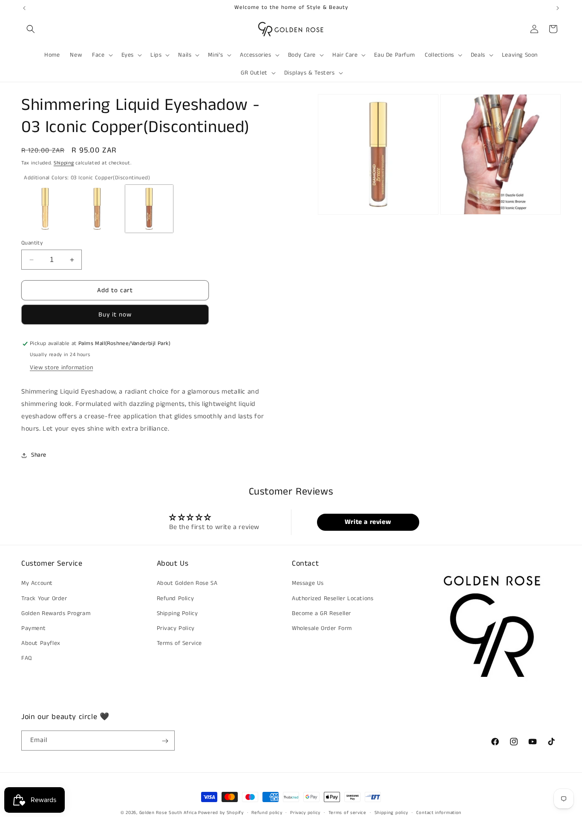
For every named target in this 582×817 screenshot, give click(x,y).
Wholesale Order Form (322, 628)
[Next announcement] (557, 8)
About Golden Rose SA (187, 583)
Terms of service (347, 812)
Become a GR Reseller (321, 613)
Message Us (308, 583)
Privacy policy (305, 812)
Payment (33, 628)
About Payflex (41, 643)
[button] (30, 29)
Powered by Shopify (221, 812)
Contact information (438, 812)
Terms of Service (179, 643)
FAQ (26, 658)
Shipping (64, 163)
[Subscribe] (165, 741)
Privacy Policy (176, 628)
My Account (37, 583)
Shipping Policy (177, 613)
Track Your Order (44, 598)
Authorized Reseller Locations (332, 598)
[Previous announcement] (24, 8)
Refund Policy (175, 598)
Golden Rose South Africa (168, 812)
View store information (61, 367)
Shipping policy (392, 812)
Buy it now (115, 315)
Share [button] (38, 455)
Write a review (368, 521)
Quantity (32, 243)
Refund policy (266, 812)
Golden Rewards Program (55, 613)
